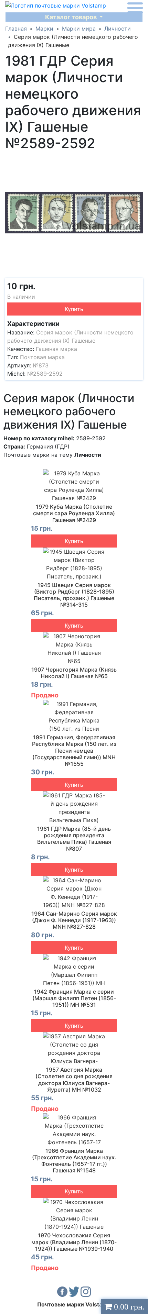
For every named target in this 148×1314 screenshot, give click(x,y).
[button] (136, 160)
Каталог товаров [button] (71, 17)
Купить (74, 309)
